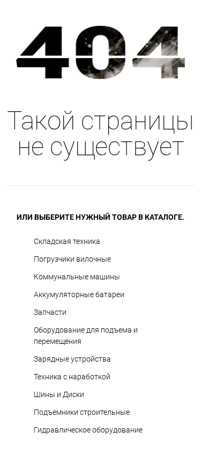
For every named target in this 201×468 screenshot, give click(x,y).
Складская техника (67, 241)
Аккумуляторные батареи (79, 294)
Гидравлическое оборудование (88, 430)
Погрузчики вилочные (72, 259)
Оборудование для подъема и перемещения (86, 335)
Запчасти (50, 312)
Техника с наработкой (72, 376)
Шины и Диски (59, 394)
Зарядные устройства (72, 359)
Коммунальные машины (77, 276)
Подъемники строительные (82, 412)
